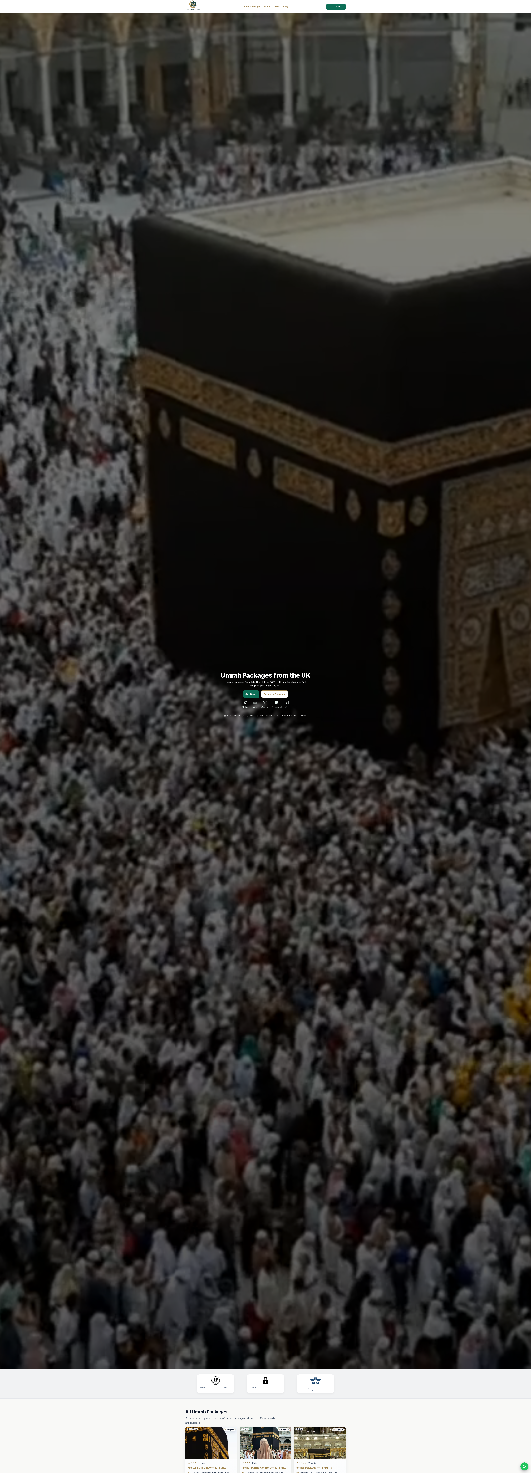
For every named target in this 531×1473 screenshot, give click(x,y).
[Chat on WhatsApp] (524, 1466)
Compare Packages (274, 694)
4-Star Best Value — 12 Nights (207, 1467)
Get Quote (251, 694)
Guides (276, 6)
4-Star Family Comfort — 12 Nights (264, 1467)
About (266, 6)
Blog (285, 6)
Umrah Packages (251, 6)
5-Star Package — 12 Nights (314, 1467)
